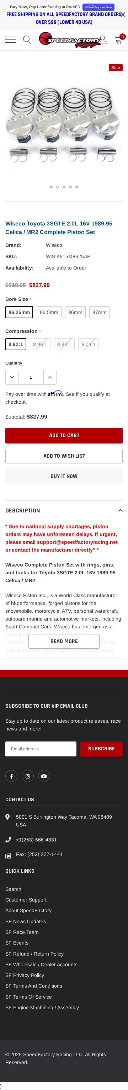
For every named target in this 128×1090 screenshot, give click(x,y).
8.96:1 (40, 344)
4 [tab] (70, 187)
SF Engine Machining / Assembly (42, 1007)
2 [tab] (57, 187)
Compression (23, 331)
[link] (11, 776)
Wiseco (54, 245)
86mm (75, 312)
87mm (99, 312)
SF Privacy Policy (24, 975)
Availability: (19, 268)
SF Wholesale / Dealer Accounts (41, 964)
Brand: (13, 245)
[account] (102, 40)
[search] (27, 40)
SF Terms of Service (28, 997)
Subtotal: (15, 417)
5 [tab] (76, 187)
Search (13, 889)
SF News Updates (25, 921)
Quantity (13, 363)
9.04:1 (88, 344)
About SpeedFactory (28, 910)
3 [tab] (64, 187)
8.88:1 (64, 344)
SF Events (16, 943)
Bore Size (18, 299)
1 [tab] (51, 187)
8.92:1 (16, 344)
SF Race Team (22, 932)
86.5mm (49, 312)
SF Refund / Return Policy (34, 954)
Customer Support (26, 900)
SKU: (11, 256)
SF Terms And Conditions (33, 986)
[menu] (10, 39)
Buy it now (64, 476)
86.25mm (19, 312)
